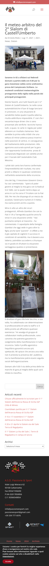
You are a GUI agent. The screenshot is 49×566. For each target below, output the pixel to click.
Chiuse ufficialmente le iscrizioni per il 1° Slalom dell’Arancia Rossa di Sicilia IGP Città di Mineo (23, 401)
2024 (26, 541)
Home (9, 541)
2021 (38, 38)
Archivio (36, 541)
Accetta (8, 561)
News (7, 41)
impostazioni (8, 556)
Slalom (14, 41)
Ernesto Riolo (14, 38)
